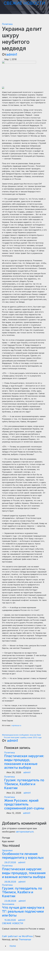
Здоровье (7, 850)
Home (13, 946)
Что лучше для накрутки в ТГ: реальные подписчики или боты (23, 911)
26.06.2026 (10, 881)
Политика (7, 24)
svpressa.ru (16, 725)
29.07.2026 (10, 862)
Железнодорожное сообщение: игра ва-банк (21, 735)
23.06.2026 (10, 900)
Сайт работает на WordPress (17, 936)
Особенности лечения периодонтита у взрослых (23, 856)
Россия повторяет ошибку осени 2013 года (22, 737)
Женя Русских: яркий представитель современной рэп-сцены (24, 804)
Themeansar (25, 939)
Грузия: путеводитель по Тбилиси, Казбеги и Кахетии (24, 784)
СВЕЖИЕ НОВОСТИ (24, 3)
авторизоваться (24, 831)
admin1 (11, 54)
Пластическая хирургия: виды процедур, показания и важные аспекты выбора (24, 762)
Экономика (8, 904)
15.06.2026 (10, 920)
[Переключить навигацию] (26, 18)
